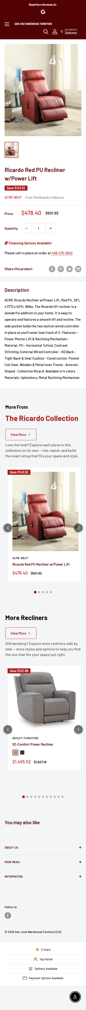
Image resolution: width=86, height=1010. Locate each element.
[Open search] (45, 31)
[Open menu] (7, 24)
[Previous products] (7, 528)
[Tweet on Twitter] (69, 268)
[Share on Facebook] (52, 268)
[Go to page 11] (62, 797)
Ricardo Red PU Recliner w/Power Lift (41, 564)
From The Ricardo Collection (44, 197)
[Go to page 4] (47, 592)
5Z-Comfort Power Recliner (32, 744)
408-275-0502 (62, 253)
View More (18, 434)
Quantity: (12, 228)
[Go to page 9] (55, 797)
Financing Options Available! (30, 243)
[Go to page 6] (43, 797)
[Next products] (78, 528)
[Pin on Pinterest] (61, 268)
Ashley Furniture (25, 738)
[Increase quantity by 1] (50, 228)
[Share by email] (78, 268)
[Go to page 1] (35, 592)
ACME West (13, 197)
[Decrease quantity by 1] (26, 228)
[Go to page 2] (39, 592)
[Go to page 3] (43, 592)
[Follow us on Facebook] (8, 915)
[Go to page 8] (51, 797)
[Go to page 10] (59, 797)
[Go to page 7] (47, 797)
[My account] (55, 31)
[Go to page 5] (51, 592)
